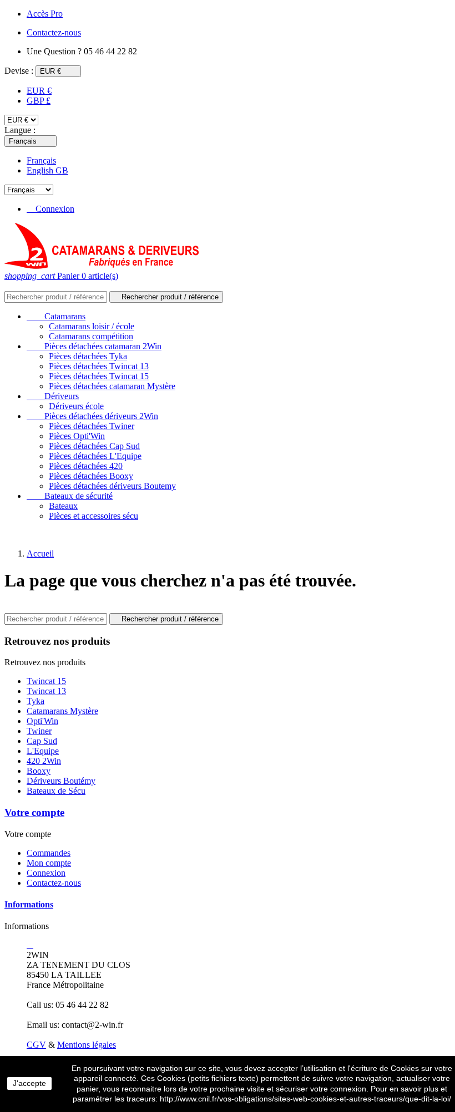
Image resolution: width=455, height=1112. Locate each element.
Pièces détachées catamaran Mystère (112, 386)
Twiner (39, 731)
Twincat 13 (46, 691)
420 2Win (44, 761)
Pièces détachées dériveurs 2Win (92, 416)
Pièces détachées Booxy (91, 476)
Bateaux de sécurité (70, 496)
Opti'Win (42, 721)
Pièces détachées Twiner (91, 426)
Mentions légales (86, 1044)
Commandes (48, 853)
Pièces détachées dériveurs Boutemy (112, 486)
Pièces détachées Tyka (88, 356)
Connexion (46, 873)
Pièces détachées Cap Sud (94, 446)
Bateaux (63, 506)
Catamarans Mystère (62, 711)
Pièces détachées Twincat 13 (99, 366)
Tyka (35, 701)
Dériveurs (53, 396)
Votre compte (34, 812)
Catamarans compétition (91, 336)
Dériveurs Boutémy (61, 780)
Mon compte (49, 863)
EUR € (39, 90)
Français (41, 160)
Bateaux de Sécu (56, 790)
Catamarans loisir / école (91, 326)
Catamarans (56, 316)
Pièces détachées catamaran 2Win (94, 346)
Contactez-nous (54, 882)
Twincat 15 (46, 681)
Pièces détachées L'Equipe (95, 456)
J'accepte (29, 1083)
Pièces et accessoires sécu (93, 516)
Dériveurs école (76, 406)
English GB (47, 170)
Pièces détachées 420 (86, 466)
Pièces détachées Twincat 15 (99, 376)
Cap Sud (42, 741)
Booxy (38, 771)
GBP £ (38, 100)
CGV (36, 1044)
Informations (28, 904)
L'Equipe (43, 751)
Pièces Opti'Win (77, 436)
